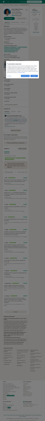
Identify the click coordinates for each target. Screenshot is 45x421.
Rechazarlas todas (25, 75)
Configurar (9, 76)
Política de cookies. (21, 72)
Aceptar (34, 75)
